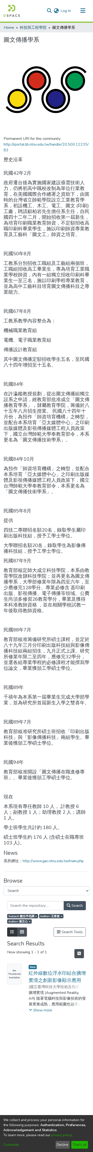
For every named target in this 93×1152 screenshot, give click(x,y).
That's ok (79, 1144)
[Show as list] (12, 932)
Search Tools (72, 932)
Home (9, 27)
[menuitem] (56, 11)
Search (77, 905)
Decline (62, 1144)
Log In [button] (66, 10)
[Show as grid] (22, 932)
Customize (11, 1144)
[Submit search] (49, 11)
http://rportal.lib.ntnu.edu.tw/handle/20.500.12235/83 (46, 147)
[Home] (12, 11)
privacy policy (61, 1135)
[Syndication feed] (79, 953)
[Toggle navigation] (82, 10)
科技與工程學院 (33, 27)
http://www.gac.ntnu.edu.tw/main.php (53, 861)
